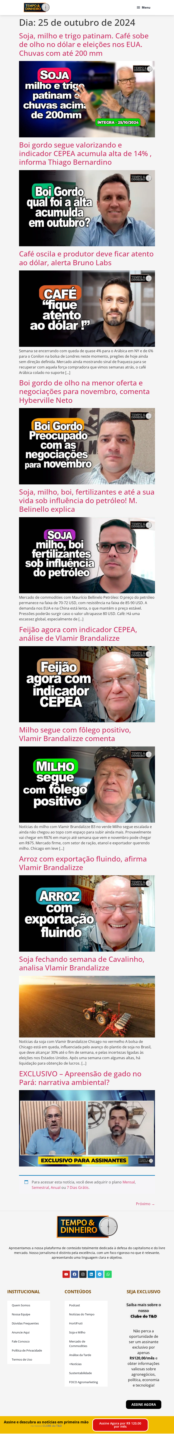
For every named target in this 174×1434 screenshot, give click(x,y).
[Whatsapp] (108, 1274)
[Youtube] (66, 1274)
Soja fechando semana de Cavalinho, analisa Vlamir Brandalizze (82, 963)
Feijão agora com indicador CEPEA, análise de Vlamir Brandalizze (78, 633)
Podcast (74, 1305)
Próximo (145, 1203)
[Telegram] (99, 1274)
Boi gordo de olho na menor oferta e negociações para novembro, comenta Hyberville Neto (84, 391)
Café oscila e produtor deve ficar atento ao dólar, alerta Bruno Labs (86, 258)
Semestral (40, 1187)
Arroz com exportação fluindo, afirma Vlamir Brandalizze (83, 863)
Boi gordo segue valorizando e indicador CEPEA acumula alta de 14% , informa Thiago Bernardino (85, 153)
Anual (55, 1187)
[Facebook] (74, 1274)
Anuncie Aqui (20, 1332)
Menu (146, 7)
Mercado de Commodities (78, 1343)
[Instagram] (83, 1274)
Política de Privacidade (27, 1350)
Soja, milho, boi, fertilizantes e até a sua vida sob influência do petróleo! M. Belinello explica (87, 500)
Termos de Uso (22, 1359)
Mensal (129, 1182)
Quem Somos (21, 1305)
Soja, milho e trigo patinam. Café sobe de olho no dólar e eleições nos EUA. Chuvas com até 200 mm (84, 44)
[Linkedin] (91, 1274)
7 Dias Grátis (78, 1187)
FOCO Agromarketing (83, 1382)
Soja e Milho (77, 1332)
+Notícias (75, 1364)
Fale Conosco (21, 1341)
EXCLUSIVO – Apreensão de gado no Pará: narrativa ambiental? (80, 1078)
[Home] (37, 7)
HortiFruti (75, 1323)
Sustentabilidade (80, 1373)
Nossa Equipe (21, 1314)
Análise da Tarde (80, 1355)
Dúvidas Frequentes (25, 1323)
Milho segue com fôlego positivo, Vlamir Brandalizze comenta (75, 734)
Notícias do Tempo (81, 1314)
